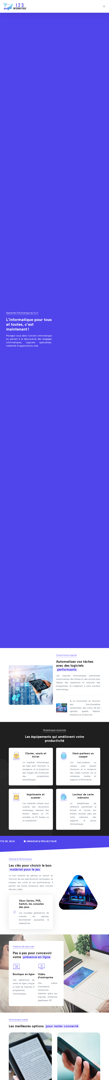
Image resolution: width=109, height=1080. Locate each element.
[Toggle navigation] (104, 6)
